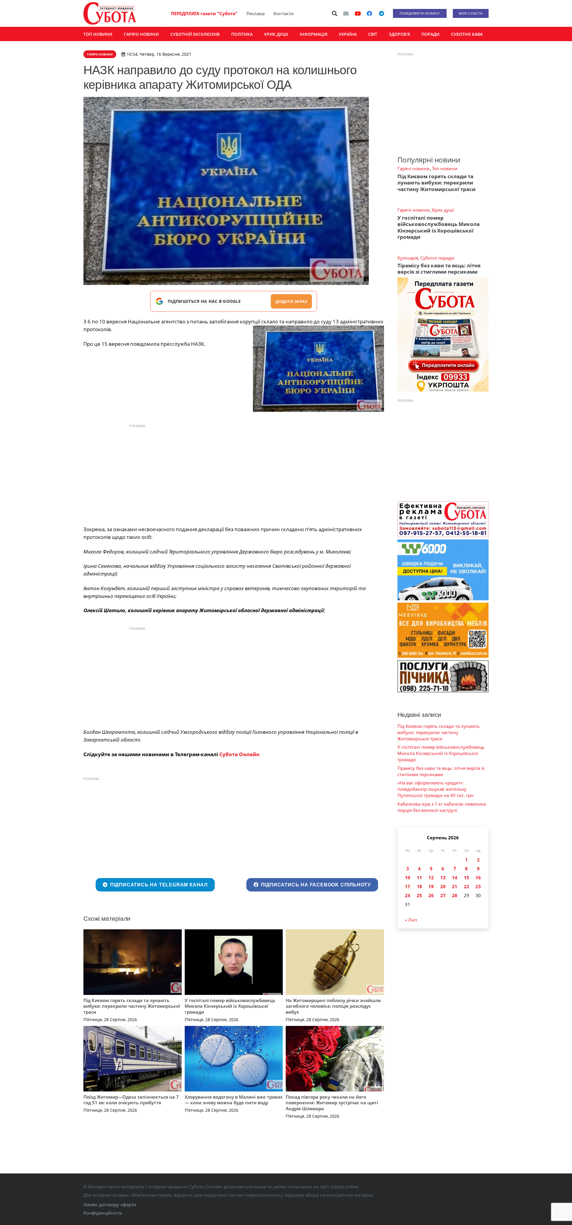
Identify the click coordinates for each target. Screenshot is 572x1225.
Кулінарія (407, 258)
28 (454, 895)
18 (419, 886)
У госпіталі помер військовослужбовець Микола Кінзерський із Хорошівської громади (230, 1006)
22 (466, 886)
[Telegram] (381, 13)
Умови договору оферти (109, 1204)
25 (419, 895)
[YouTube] (357, 13)
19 (431, 886)
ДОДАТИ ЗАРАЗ (291, 301)
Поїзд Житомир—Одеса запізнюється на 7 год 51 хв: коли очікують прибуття (131, 1100)
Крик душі (443, 210)
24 (407, 895)
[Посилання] (109, 13)
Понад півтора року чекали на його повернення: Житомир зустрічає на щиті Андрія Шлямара (332, 1102)
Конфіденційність (102, 1213)
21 (454, 886)
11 (419, 877)
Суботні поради (437, 258)
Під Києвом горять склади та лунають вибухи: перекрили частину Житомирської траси (131, 1006)
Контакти (283, 13)
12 (431, 877)
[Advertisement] (233, 473)
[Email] (346, 13)
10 (407, 877)
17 (407, 886)
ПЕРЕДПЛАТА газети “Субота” (204, 13)
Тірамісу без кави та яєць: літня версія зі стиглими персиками (439, 268)
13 (443, 877)
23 (478, 886)
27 (443, 895)
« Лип (411, 920)
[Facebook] (369, 13)
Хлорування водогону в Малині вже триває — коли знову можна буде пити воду (234, 1100)
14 (454, 877)
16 (478, 877)
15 (466, 877)
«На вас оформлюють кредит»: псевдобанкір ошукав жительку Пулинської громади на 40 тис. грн (435, 789)
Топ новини (445, 168)
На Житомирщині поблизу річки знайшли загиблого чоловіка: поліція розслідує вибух (333, 1006)
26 (431, 895)
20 (443, 886)
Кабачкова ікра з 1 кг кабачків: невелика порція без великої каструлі (441, 807)
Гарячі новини (413, 168)
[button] (335, 13)
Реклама (255, 13)
